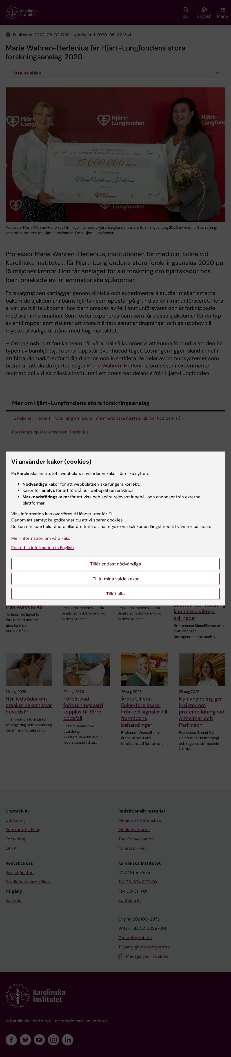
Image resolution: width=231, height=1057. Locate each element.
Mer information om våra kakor (41, 538)
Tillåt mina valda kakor (116, 579)
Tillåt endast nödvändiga (115, 564)
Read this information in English (42, 547)
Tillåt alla (115, 594)
